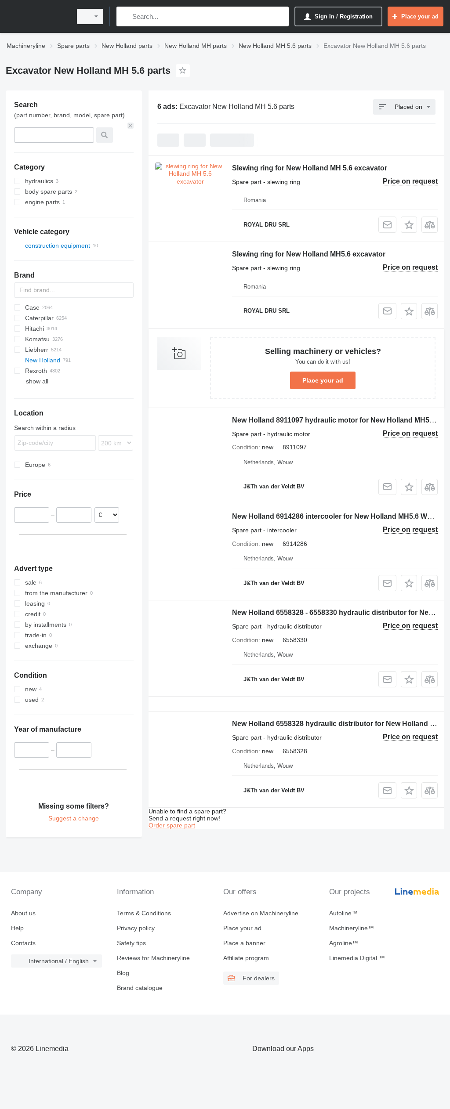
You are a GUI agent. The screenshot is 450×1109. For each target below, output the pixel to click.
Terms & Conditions (144, 913)
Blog (123, 972)
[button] (409, 225)
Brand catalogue (140, 987)
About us (23, 913)
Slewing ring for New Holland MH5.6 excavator (308, 254)
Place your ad (322, 380)
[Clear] (130, 126)
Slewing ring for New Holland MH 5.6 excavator (309, 168)
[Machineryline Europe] (37, 16)
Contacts (23, 942)
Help (17, 928)
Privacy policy (136, 928)
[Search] (125, 16)
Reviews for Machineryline (153, 957)
